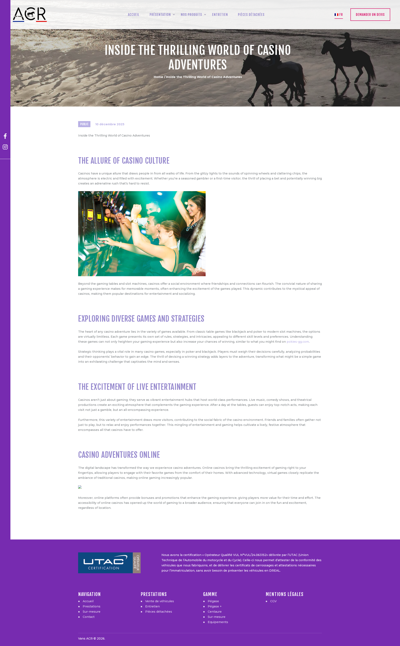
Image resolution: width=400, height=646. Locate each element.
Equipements (218, 622)
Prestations (91, 606)
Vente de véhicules (159, 601)
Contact (89, 617)
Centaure (215, 611)
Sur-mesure (91, 611)
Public (84, 124)
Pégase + (215, 606)
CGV (273, 601)
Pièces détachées (158, 611)
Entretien (152, 606)
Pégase (213, 601)
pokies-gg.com (298, 342)
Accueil (88, 601)
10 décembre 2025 (109, 124)
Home (158, 77)
